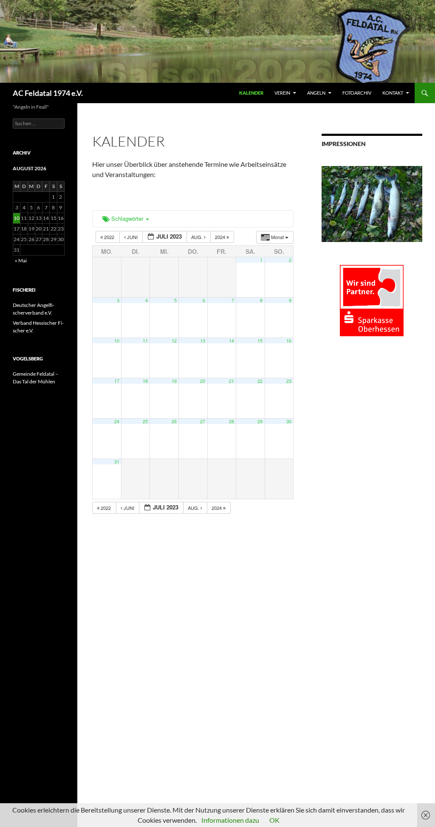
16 (288, 341)
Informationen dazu (230, 820)
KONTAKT (392, 93)
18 (145, 381)
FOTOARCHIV (356, 93)
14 (231, 341)
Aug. (197, 236)
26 (174, 421)
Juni (132, 236)
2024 (220, 236)
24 (116, 421)
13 (202, 341)
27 (202, 421)
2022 (109, 236)
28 (231, 421)
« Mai (21, 260)
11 (145, 341)
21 (231, 381)
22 (260, 381)
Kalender (251, 93)
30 (288, 421)
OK (274, 820)
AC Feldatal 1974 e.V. (48, 93)
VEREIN (282, 93)
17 (116, 381)
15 (260, 341)
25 (145, 421)
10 (116, 341)
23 (288, 381)
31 (116, 462)
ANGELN (316, 93)
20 (202, 381)
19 (174, 381)
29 (260, 421)
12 (174, 341)
